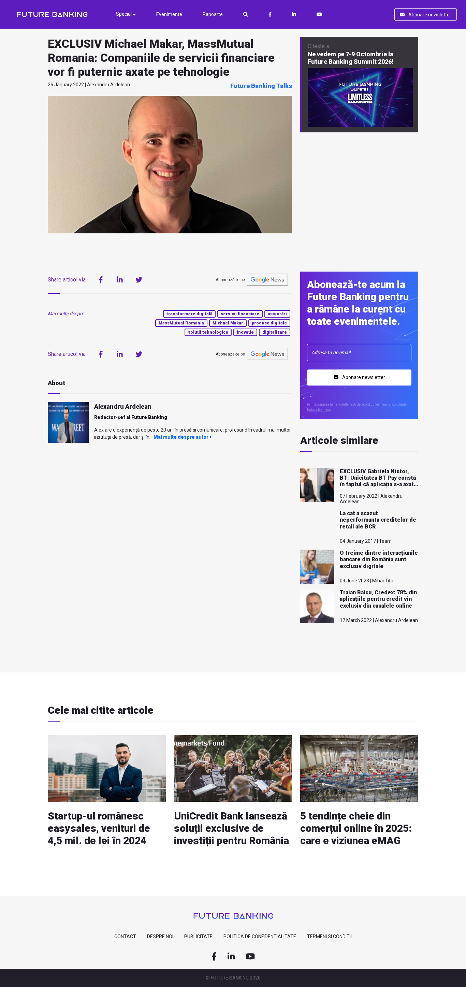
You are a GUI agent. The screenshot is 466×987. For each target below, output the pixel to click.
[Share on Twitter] (139, 280)
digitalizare (274, 332)
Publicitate (198, 936)
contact (125, 936)
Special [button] (124, 14)
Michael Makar (228, 323)
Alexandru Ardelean (122, 406)
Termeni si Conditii (329, 936)
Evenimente (169, 14)
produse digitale (269, 323)
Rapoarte (213, 14)
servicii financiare (240, 313)
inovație (245, 332)
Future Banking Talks (261, 85)
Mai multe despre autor (181, 437)
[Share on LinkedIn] (120, 280)
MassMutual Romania (181, 323)
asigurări (277, 313)
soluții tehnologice (208, 332)
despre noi (160, 936)
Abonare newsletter (429, 14)
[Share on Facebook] (100, 280)
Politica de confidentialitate (259, 936)
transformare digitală (189, 313)
